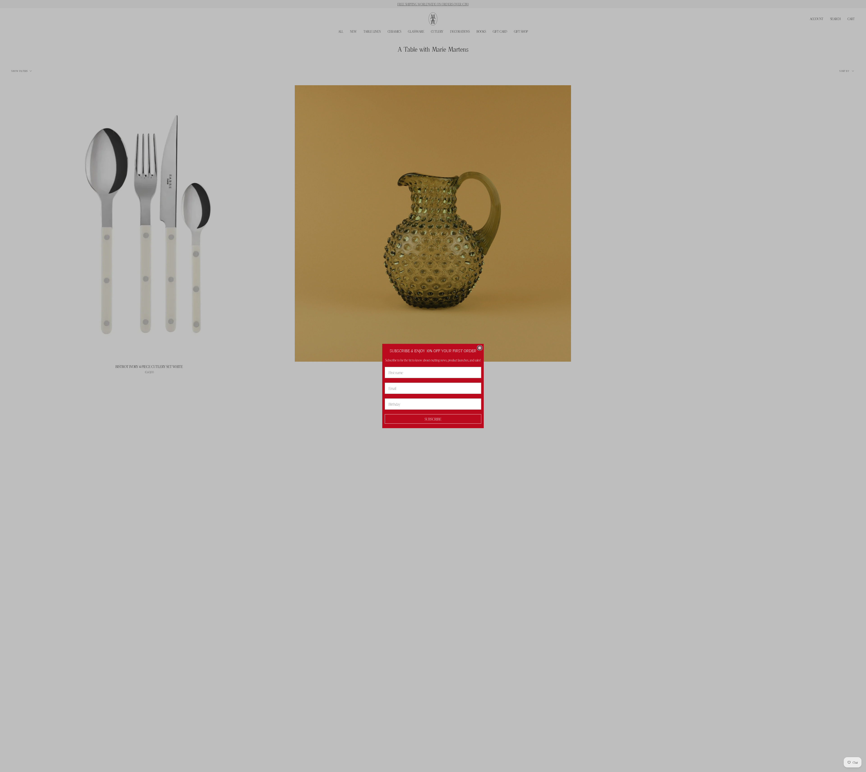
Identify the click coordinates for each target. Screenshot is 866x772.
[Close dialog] (479, 348)
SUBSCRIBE (433, 419)
